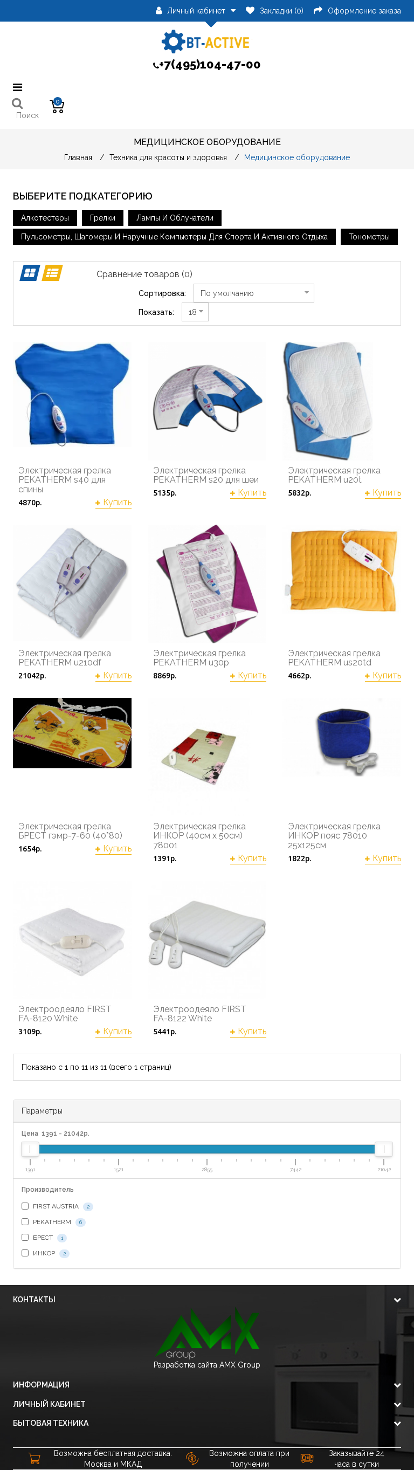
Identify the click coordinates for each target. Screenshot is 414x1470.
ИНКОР (48, 1253)
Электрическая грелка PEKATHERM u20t (334, 475)
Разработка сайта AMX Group (207, 1365)
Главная (78, 157)
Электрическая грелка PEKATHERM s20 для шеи (206, 475)
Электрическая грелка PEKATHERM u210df (64, 658)
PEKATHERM (56, 1222)
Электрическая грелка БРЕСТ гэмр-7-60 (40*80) (70, 831)
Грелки (102, 218)
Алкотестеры (45, 218)
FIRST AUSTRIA (60, 1206)
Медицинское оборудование (297, 157)
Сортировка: (162, 293)
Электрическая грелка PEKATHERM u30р (199, 658)
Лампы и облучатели (174, 218)
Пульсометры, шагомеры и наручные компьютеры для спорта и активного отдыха (174, 236)
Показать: (156, 312)
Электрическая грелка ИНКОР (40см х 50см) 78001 (199, 836)
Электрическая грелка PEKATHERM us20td (334, 658)
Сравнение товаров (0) (144, 274)
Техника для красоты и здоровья (168, 157)
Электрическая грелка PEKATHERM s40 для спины (64, 480)
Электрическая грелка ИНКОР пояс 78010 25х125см (334, 836)
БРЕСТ (47, 1237)
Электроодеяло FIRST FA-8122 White (199, 1014)
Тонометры (369, 236)
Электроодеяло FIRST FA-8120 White (65, 1014)
